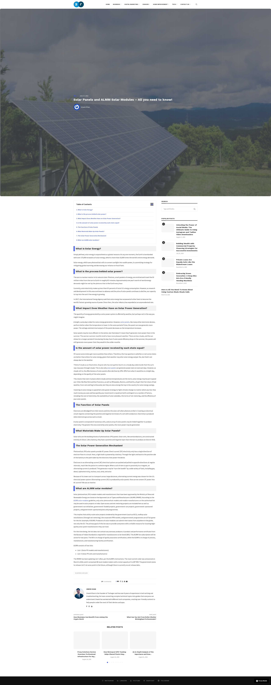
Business (116, 4)
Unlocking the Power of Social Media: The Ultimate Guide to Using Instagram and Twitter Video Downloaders (186, 230)
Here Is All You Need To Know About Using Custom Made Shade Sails (177, 291)
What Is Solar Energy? (85, 210)
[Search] (196, 4)
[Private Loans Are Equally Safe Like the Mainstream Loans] (167, 263)
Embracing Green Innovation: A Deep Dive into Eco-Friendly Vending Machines (186, 277)
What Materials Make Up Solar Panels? (91, 231)
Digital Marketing (131, 4)
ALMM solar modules (81, 500)
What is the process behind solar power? (92, 214)
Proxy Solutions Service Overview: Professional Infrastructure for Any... (86, 654)
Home (108, 4)
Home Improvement (160, 4)
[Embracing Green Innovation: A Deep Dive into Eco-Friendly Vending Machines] (167, 276)
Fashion (146, 4)
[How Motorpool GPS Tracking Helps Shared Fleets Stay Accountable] (115, 640)
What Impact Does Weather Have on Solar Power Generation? (99, 218)
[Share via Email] (126, 581)
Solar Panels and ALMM (81, 573)
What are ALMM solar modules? (88, 240)
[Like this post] (118, 581)
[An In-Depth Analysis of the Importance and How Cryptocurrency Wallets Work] (143, 640)
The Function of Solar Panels (88, 227)
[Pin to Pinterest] (124, 581)
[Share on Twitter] (122, 581)
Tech (174, 4)
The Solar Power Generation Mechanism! (92, 236)
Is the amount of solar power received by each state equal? (99, 223)
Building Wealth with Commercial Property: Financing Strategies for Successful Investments (186, 247)
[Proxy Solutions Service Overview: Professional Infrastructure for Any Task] (87, 640)
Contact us (184, 4)
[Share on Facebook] (120, 581)
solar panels (124, 322)
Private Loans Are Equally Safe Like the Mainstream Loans (185, 262)
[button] (76, 647)
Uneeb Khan (91, 589)
